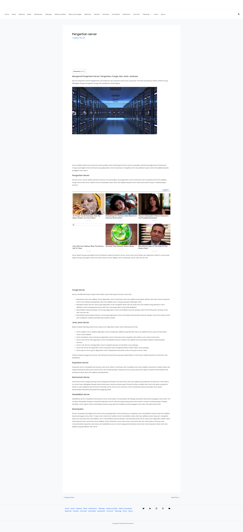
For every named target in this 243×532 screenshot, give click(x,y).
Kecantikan (92, 511)
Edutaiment (93, 508)
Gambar (76, 511)
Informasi (83, 511)
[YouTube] (169, 508)
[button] (150, 14)
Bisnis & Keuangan (125, 508)
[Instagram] (156, 508)
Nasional (79, 508)
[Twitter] (143, 508)
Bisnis (85, 508)
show (82, 71)
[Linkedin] (150, 508)
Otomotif (110, 511)
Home (67, 508)
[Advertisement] (121, 55)
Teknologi (118, 511)
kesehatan (101, 511)
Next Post (176, 497)
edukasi (76, 38)
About (130, 511)
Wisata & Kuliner (112, 508)
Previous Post (68, 497)
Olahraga (101, 508)
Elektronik (68, 511)
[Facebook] (163, 508)
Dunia (73, 508)
